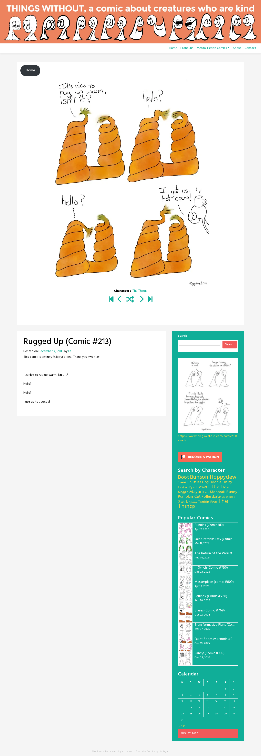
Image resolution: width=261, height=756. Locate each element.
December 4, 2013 (51, 351)
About (237, 48)
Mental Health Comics (212, 48)
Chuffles (194, 482)
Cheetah (182, 482)
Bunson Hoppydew (213, 477)
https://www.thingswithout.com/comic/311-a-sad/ (208, 438)
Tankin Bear (208, 502)
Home (173, 48)
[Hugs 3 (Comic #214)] (141, 300)
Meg (207, 492)
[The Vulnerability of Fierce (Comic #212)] (119, 300)
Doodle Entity (221, 482)
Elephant (183, 487)
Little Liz (217, 487)
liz (69, 351)
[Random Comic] (130, 300)
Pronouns (186, 48)
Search (182, 336)
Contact (250, 48)
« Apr (182, 726)
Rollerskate (211, 497)
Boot (183, 477)
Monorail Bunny (223, 492)
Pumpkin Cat (189, 497)
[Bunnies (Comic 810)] (150, 300)
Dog (205, 482)
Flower (201, 487)
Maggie (183, 492)
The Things (139, 291)
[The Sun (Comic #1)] (111, 300)
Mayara (196, 491)
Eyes (192, 487)
